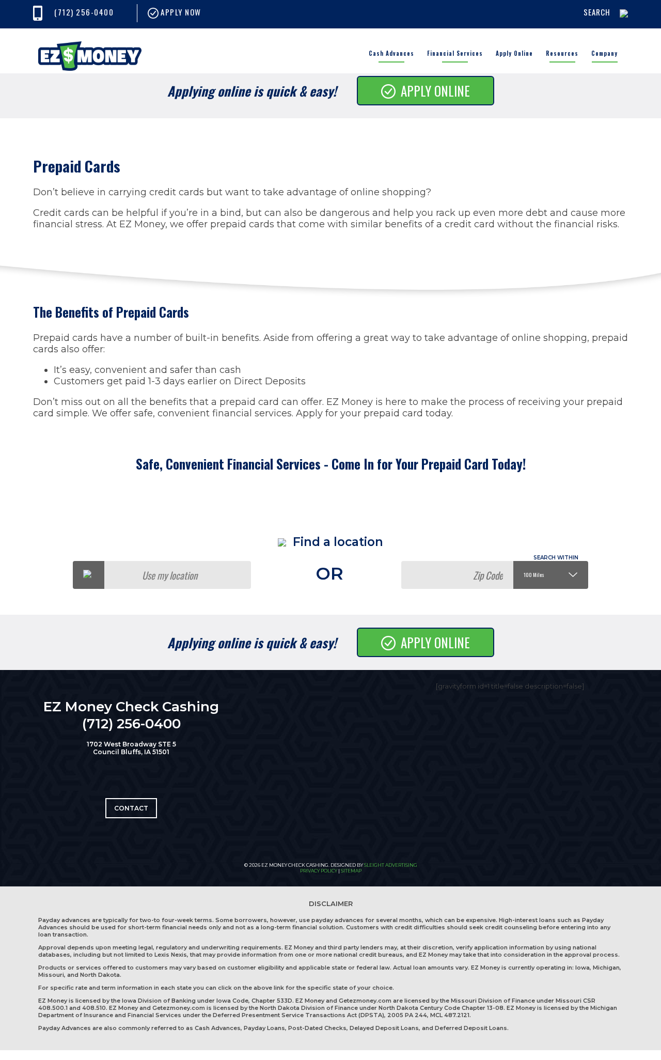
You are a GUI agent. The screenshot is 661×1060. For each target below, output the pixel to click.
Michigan (606, 967)
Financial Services (455, 53)
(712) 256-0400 (84, 12)
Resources (562, 53)
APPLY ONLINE (435, 90)
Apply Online (514, 53)
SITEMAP (351, 871)
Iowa (582, 967)
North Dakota (100, 974)
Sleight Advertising (390, 865)
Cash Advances (391, 53)
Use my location (169, 575)
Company (604, 53)
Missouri (51, 974)
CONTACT (131, 808)
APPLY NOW (180, 12)
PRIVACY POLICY (318, 871)
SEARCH (597, 12)
